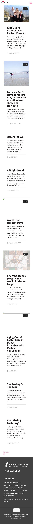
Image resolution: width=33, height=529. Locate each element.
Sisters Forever (16, 136)
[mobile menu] (30, 2)
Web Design (23, 516)
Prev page (6, 452)
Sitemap (16, 516)
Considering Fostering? (14, 422)
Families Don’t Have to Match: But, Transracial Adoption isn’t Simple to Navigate (16, 98)
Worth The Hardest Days (15, 221)
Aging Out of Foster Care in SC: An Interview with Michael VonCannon (15, 344)
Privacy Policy (9, 516)
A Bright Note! (15, 170)
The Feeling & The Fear (15, 386)
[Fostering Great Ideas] (16, 2)
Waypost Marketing (16, 518)
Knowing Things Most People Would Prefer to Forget (16, 280)
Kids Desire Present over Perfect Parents (16, 30)
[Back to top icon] (16, 510)
